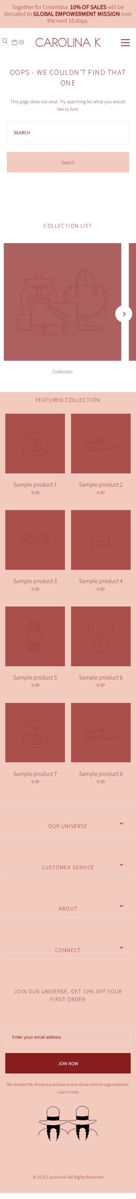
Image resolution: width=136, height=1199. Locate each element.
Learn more (68, 1092)
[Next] (123, 314)
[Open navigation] (119, 42)
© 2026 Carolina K (49, 1177)
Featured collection (68, 400)
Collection (63, 371)
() (20, 41)
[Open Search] (5, 40)
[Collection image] (62, 359)
